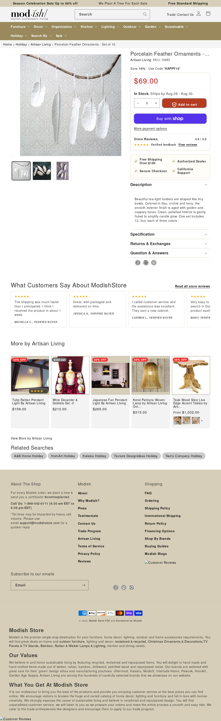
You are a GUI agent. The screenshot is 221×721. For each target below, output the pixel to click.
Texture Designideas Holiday (136, 455)
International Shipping (163, 515)
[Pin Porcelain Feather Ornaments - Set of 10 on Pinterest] (152, 262)
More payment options (150, 128)
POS (107, 620)
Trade (171, 14)
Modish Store (96, 620)
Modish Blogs (156, 553)
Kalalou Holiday (94, 455)
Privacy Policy (89, 553)
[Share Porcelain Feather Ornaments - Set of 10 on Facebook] (136, 262)
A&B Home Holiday (29, 455)
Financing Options (160, 531)
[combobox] (112, 14)
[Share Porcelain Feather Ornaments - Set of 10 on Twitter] (144, 262)
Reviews (84, 561)
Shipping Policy (157, 508)
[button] (208, 13)
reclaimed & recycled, (131, 641)
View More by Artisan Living (31, 438)
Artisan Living (140, 59)
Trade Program (89, 531)
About (83, 493)
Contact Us (185, 14)
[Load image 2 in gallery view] (42, 171)
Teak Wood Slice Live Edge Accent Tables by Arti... (190, 403)
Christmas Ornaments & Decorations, (175, 641)
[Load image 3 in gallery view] (62, 171)
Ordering (152, 500)
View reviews (187, 144)
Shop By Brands (157, 538)
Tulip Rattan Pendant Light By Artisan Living (29, 401)
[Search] (145, 14)
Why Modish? (89, 500)
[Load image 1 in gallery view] (21, 171)
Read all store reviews (192, 286)
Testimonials (88, 515)
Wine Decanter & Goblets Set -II (65, 401)
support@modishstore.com (40, 523)
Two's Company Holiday (183, 455)
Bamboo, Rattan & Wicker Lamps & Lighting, (74, 646)
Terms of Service (91, 546)
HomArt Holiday (63, 455)
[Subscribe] (83, 585)
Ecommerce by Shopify (129, 620)
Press (82, 508)
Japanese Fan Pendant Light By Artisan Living (110, 401)
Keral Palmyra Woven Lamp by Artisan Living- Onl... (150, 403)
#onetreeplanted (57, 497)
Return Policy (155, 523)
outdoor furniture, (72, 641)
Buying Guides (157, 546)
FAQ (148, 493)
